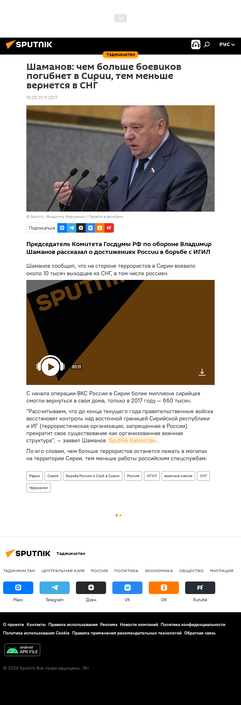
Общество (191, 570)
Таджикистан (19, 570)
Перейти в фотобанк (105, 216)
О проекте (13, 624)
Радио (34, 475)
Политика (126, 570)
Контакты (36, 624)
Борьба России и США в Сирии (93, 475)
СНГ (203, 475)
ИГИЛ (152, 475)
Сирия (52, 475)
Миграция (221, 570)
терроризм (38, 487)
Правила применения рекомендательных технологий (127, 633)
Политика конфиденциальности (193, 624)
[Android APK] (22, 651)
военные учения (178, 475)
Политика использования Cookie (36, 633)
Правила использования (73, 624)
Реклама (108, 624)
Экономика (159, 570)
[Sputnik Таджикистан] (30, 50)
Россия (133, 475)
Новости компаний (139, 624)
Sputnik (37, 216)
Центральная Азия (63, 570)
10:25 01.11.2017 (41, 97)
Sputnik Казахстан (132, 440)
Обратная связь (200, 633)
